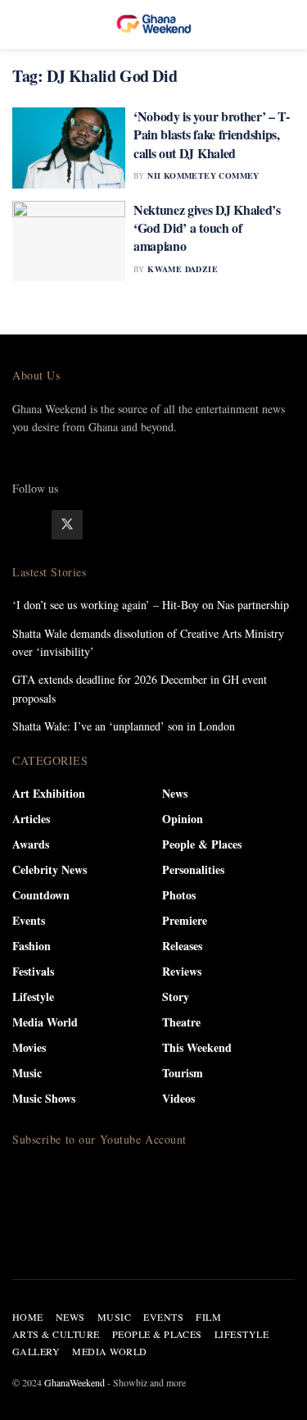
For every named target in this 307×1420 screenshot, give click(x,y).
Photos (179, 894)
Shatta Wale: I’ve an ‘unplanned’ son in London (123, 726)
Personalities (193, 869)
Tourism (182, 1072)
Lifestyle (33, 996)
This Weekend (197, 1047)
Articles (31, 818)
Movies (29, 1047)
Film (208, 1316)
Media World (45, 1022)
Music (27, 1072)
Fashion (31, 945)
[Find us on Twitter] (67, 524)
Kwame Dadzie (182, 269)
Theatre (181, 1022)
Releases (182, 945)
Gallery (36, 1351)
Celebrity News (49, 869)
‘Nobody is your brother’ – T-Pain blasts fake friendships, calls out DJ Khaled (211, 134)
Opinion (182, 818)
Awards (30, 844)
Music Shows (43, 1098)
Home (27, 1316)
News (174, 793)
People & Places (202, 844)
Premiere (184, 920)
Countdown (41, 894)
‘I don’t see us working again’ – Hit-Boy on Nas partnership (150, 604)
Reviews (181, 971)
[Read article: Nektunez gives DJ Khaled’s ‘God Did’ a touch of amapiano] (68, 241)
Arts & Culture (56, 1333)
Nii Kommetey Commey (203, 175)
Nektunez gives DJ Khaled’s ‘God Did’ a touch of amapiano (207, 228)
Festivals (33, 971)
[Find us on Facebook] (27, 525)
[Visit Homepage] (154, 24)
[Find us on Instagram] (106, 525)
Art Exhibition (48, 793)
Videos (178, 1098)
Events (28, 920)
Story (175, 996)
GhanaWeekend (74, 1382)
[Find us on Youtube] (145, 525)
